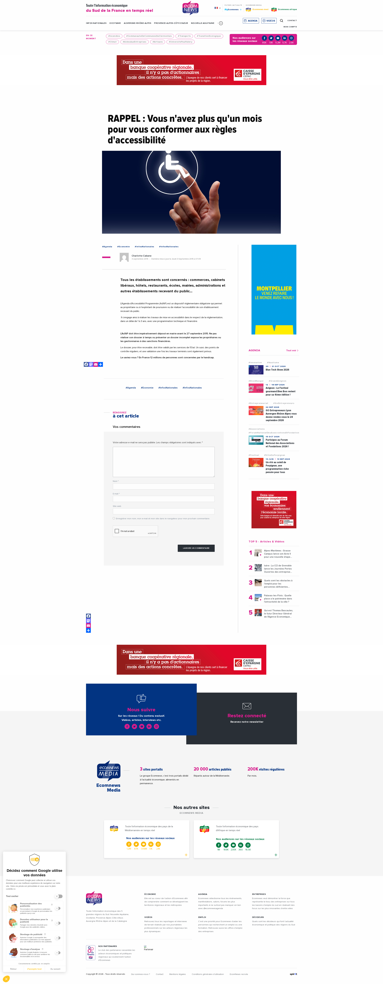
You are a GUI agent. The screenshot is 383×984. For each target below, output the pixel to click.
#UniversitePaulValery (180, 42)
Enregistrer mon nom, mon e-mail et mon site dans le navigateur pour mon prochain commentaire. (163, 519)
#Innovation (255, 363)
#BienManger (256, 381)
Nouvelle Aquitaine (202, 23)
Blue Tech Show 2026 (277, 369)
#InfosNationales (144, 247)
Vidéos (270, 21)
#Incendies (114, 36)
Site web (117, 506)
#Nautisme (273, 363)
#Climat (112, 42)
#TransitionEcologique (209, 36)
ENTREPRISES (259, 894)
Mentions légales (177, 974)
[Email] (88, 625)
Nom (116, 481)
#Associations (257, 429)
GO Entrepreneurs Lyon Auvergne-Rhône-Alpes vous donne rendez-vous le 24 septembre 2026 (281, 415)
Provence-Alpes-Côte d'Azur (171, 23)
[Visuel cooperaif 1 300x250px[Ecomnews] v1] (273, 509)
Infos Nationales (96, 23)
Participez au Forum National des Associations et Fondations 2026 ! (280, 443)
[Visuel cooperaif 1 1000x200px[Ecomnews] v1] (191, 70)
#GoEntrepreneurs (283, 403)
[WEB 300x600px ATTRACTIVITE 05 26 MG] (273, 289)
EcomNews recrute (239, 974)
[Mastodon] (88, 620)
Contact (159, 974)
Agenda (252, 21)
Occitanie (115, 23)
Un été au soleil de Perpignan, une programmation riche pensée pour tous (277, 467)
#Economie (123, 247)
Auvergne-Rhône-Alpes (137, 23)
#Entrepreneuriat (258, 403)
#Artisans (158, 42)
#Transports (184, 36)
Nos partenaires (107, 946)
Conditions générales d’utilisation (208, 974)
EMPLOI (202, 917)
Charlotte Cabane (141, 256)
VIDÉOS (148, 917)
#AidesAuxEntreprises (134, 42)
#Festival (254, 455)
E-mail (116, 494)
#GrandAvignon (277, 381)
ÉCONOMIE (150, 894)
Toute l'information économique (119, 8)
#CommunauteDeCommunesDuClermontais (149, 36)
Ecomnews (232, 9)
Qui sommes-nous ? (140, 974)
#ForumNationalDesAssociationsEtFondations (274, 433)
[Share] (88, 630)
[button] (221, 23)
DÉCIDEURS (258, 917)
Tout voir (291, 350)
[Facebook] (88, 616)
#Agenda (107, 247)
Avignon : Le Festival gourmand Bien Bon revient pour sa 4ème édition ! (280, 391)
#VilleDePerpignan (274, 455)
